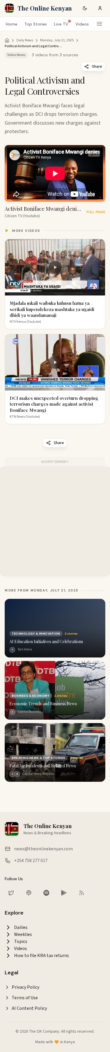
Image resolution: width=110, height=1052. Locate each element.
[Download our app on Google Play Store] (63, 892)
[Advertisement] (55, 521)
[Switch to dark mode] (84, 8)
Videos (82, 24)
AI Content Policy (29, 1008)
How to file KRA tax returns (41, 955)
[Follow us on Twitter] (11, 892)
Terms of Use (25, 998)
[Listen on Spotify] (46, 892)
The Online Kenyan (45, 8)
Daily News (24, 40)
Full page (96, 212)
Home (11, 24)
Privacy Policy (25, 987)
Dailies (21, 927)
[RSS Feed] (81, 892)
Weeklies (23, 934)
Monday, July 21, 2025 (57, 40)
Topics (20, 941)
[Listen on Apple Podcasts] (28, 892)
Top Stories (35, 24)
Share (97, 66)
